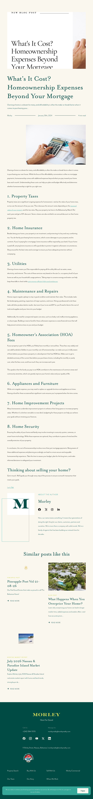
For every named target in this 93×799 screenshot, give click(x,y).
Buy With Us (31, 771)
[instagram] (52, 509)
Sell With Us (50, 771)
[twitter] (43, 738)
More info (43, 792)
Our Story (30, 779)
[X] (45, 509)
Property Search (12, 771)
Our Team (10, 779)
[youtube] (65, 509)
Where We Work (52, 779)
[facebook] (39, 509)
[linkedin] (58, 509)
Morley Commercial (73, 771)
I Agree (83, 791)
